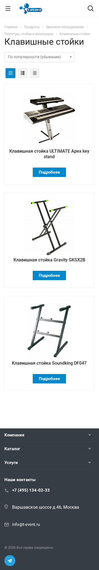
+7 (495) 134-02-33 (31, 490)
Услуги (11, 462)
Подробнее (49, 172)
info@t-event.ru (26, 524)
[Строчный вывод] (23, 73)
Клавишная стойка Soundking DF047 (49, 363)
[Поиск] (91, 9)
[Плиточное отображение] (10, 73)
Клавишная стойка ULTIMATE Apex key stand (49, 154)
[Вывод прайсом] (35, 73)
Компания (14, 435)
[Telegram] (9, 560)
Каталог (12, 448)
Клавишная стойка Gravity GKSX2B (49, 260)
